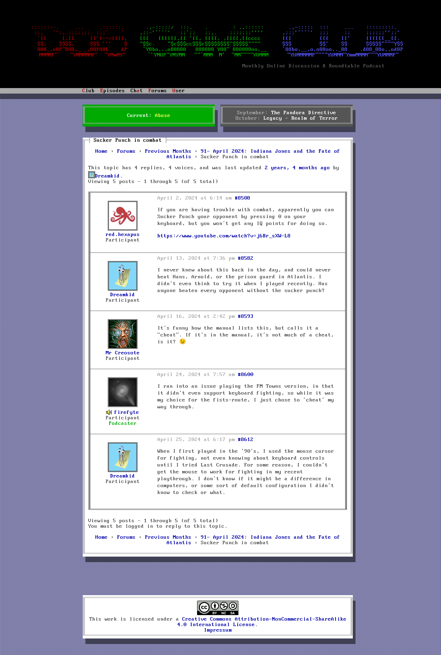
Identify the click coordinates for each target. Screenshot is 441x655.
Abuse (163, 115)
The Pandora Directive (303, 113)
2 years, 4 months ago (297, 168)
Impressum (218, 630)
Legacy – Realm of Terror (301, 118)
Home (101, 151)
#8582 (246, 258)
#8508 (242, 198)
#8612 (246, 439)
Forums (126, 151)
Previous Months (168, 151)
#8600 (246, 374)
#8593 (246, 316)
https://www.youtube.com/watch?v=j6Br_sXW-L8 (224, 236)
